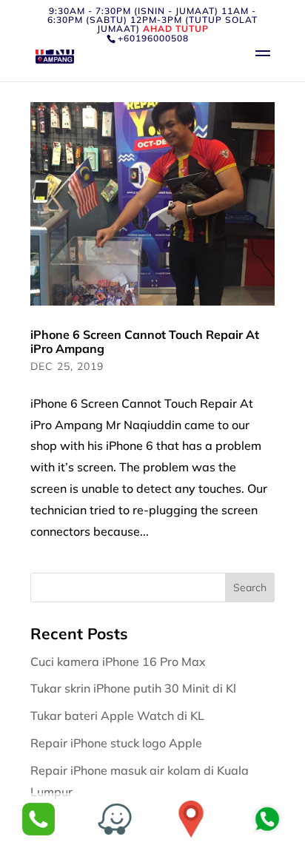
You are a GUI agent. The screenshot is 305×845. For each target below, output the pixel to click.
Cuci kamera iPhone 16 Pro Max (119, 661)
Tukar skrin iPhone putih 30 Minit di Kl (134, 688)
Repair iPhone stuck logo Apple (117, 742)
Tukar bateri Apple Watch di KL (118, 715)
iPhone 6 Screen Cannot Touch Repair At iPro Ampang (144, 341)
